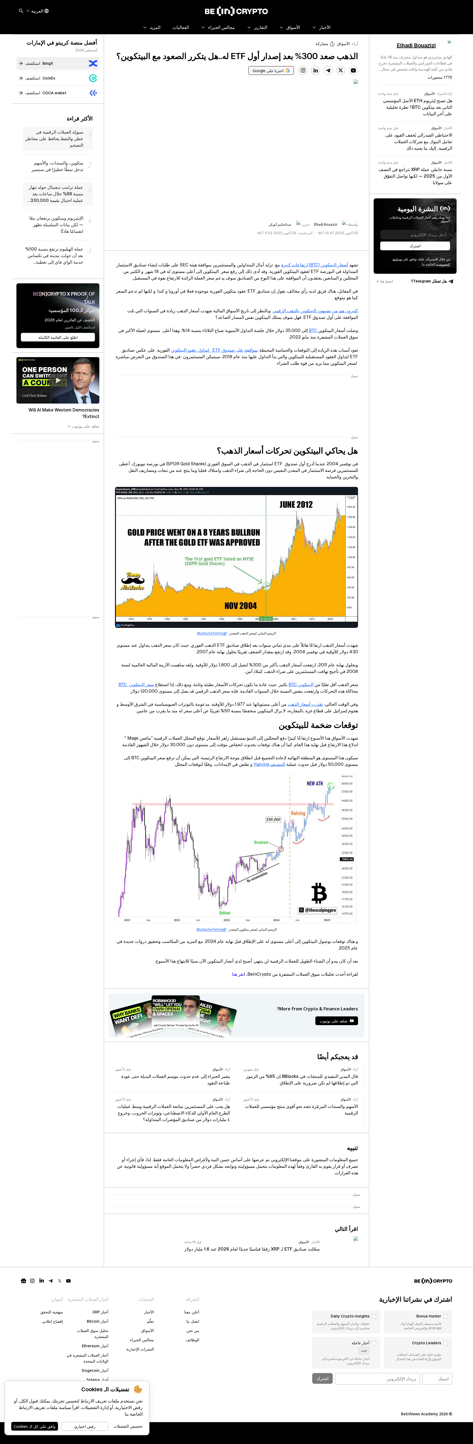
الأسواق (343, 43)
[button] (418, 1322)
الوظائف (192, 1339)
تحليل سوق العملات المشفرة (92, 1333)
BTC (313, 330)
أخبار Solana (97, 1379)
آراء (355, 43)
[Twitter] (340, 70)
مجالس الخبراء (142, 1339)
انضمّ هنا (386, 281)
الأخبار (149, 1311)
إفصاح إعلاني (52, 1321)
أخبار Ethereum (95, 1345)
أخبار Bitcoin (97, 1321)
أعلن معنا (191, 1311)
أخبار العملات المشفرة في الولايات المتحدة (87, 1358)
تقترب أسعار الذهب (305, 704)
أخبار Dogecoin (95, 1370)
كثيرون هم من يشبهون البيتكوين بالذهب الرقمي (315, 311)
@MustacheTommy (212, 633)
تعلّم (150, 1321)
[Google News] (23, 1281)
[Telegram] (328, 70)
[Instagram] (303, 70)
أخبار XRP (100, 1311)
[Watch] (57, 380)
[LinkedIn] (315, 70)
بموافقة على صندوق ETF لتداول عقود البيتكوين (214, 350)
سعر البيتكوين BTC (136, 684)
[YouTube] (353, 70)
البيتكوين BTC (301, 684)
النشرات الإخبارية (140, 1349)
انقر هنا (238, 974)
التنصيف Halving (269, 764)
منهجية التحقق (51, 1311)
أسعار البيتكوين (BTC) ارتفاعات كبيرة (314, 265)
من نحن (192, 1330)
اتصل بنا (192, 1321)
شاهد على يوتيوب (85, 426)
